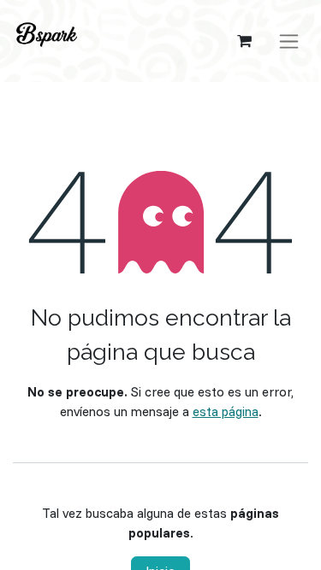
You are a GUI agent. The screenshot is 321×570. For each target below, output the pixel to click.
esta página (226, 411)
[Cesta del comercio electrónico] (244, 41)
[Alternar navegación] (289, 41)
